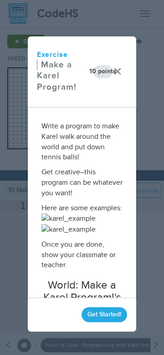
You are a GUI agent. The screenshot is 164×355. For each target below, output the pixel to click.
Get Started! (104, 314)
